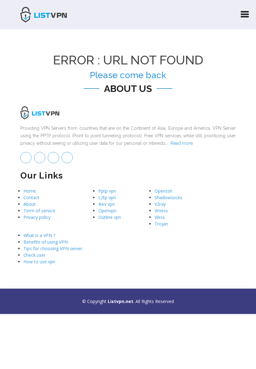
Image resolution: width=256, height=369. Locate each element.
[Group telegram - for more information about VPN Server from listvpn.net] (26, 157)
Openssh (163, 191)
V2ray (160, 204)
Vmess (161, 211)
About (29, 204)
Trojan (161, 224)
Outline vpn (109, 217)
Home (29, 191)
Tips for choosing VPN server (52, 248)
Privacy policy (37, 217)
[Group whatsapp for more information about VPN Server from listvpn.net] (67, 157)
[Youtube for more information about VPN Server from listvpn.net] (53, 157)
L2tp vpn (107, 197)
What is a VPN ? (39, 235)
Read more (181, 143)
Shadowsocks (168, 197)
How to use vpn (39, 262)
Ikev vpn (106, 204)
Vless (160, 217)
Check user (34, 255)
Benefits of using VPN (45, 242)
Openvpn (107, 211)
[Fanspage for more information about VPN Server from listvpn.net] (39, 157)
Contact (31, 197)
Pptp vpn (107, 191)
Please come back (128, 75)
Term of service (39, 211)
